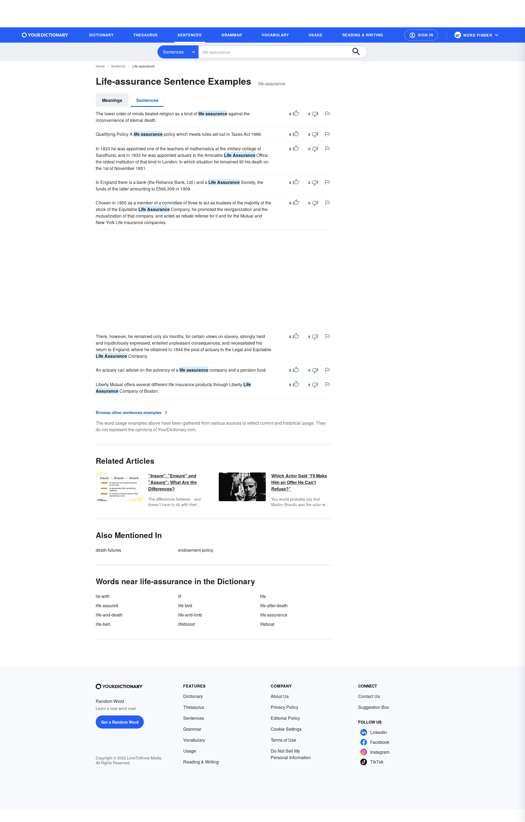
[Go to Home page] (45, 35)
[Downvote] (315, 114)
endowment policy (195, 550)
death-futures (108, 550)
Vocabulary (194, 740)
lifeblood (186, 624)
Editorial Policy (285, 718)
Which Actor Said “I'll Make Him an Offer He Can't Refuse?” (299, 482)
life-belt (103, 624)
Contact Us (369, 696)
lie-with (103, 596)
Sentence (118, 66)
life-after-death (274, 605)
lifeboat (267, 624)
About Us (280, 696)
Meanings (112, 100)
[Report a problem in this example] (327, 113)
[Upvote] (296, 114)
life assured (107, 605)
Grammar (192, 729)
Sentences (173, 52)
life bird (185, 605)
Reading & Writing (201, 762)
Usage (189, 751)
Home (100, 66)
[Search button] (359, 52)
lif (179, 596)
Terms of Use (283, 740)
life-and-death (109, 615)
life (263, 596)
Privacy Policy (284, 707)
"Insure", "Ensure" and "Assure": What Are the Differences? (172, 482)
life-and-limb (190, 615)
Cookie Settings (286, 729)
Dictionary (193, 696)
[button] (421, 35)
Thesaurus (193, 707)
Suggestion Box (373, 707)
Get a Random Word (120, 722)
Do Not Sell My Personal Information (291, 754)
